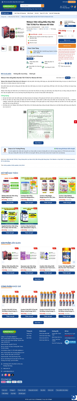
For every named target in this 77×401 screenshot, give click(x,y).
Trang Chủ (29, 333)
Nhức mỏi (50, 390)
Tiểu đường (5, 393)
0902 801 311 (6, 368)
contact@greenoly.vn (8, 371)
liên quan (11, 243)
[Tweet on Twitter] (71, 63)
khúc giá (11, 286)
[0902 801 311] (69, 2)
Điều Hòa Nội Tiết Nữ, (12, 159)
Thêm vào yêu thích (65, 66)
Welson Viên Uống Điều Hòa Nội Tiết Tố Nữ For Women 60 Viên (10, 267)
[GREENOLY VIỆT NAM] (9, 7)
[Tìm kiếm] (42, 5)
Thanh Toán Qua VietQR (56, 340)
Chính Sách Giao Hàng (44, 335)
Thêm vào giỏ (29, 202)
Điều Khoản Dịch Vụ (57, 337)
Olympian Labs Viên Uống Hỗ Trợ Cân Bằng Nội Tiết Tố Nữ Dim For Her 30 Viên (28, 267)
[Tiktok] (12, 375)
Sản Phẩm (29, 338)
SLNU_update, (15, 165)
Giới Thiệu (71, 25)
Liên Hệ (36, 13)
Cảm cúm (4, 390)
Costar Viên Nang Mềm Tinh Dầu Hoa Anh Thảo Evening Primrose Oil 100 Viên (67, 267)
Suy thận (13, 393)
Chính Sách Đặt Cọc (44, 340)
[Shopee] (9, 375)
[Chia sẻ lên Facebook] (66, 63)
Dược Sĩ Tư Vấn (44, 13)
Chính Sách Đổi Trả (44, 338)
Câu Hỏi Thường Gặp (54, 13)
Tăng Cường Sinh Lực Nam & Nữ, (26, 159)
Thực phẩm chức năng (62, 390)
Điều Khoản (30, 13)
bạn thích (9, 173)
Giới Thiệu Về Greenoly (20, 13)
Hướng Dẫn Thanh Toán (56, 334)
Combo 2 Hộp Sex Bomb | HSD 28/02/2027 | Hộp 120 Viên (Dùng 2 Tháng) (28, 227)
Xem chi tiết (9, 202)
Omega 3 (12, 390)
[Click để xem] (13, 33)
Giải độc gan (22, 393)
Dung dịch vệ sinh (33, 390)
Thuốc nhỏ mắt (21, 390)
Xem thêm (38, 279)
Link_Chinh (22, 165)
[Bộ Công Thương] (70, 342)
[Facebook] (2, 375)
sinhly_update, (7, 165)
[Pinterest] (68, 63)
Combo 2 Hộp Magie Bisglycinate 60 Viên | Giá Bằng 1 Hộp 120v (47, 197)
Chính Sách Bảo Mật (44, 333)
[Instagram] (5, 375)
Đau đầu (43, 390)
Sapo (50, 399)
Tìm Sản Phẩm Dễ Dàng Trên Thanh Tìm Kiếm (31, 9)
